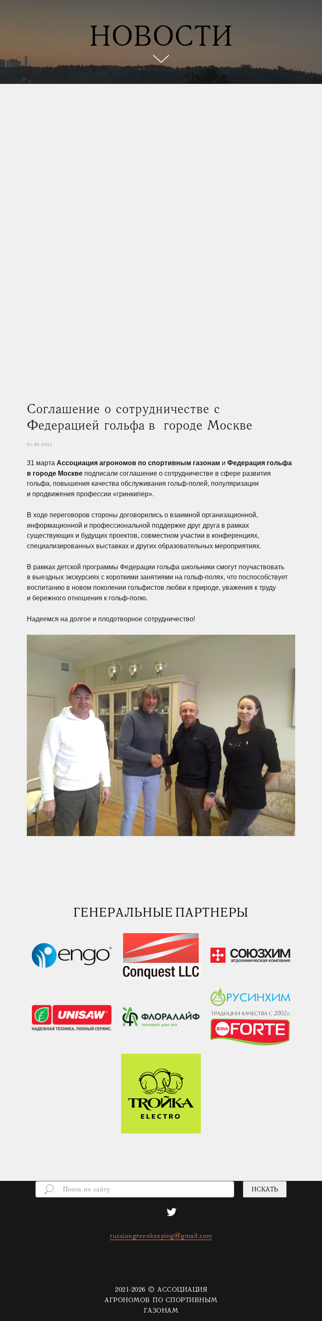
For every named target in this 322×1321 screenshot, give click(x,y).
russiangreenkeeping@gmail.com (161, 1289)
